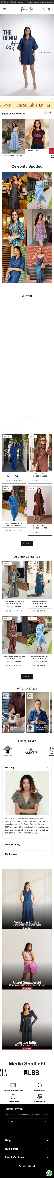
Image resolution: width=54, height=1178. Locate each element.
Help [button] (8, 1140)
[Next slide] (34, 98)
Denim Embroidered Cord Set (14, 523)
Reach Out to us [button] (14, 1157)
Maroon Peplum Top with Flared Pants (14, 656)
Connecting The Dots (13, 156)
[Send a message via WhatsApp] (49, 1173)
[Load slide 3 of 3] (31, 99)
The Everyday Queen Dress (14, 400)
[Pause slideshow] (51, 98)
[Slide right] (50, 113)
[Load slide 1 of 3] (23, 99)
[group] (27, 55)
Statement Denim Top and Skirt (39, 656)
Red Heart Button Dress (39, 345)
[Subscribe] (45, 1121)
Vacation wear (34, 150)
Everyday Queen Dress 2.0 (39, 400)
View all (27, 418)
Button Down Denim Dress (39, 601)
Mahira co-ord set (14, 474)
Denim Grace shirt (14, 345)
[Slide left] (46, 113)
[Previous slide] (19, 98)
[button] (4, 9)
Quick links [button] (11, 1148)
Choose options (14, 355)
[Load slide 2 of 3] (27, 99)
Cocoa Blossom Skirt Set (39, 525)
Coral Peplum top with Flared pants (14, 601)
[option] (13, 712)
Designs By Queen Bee (30, 1177)
